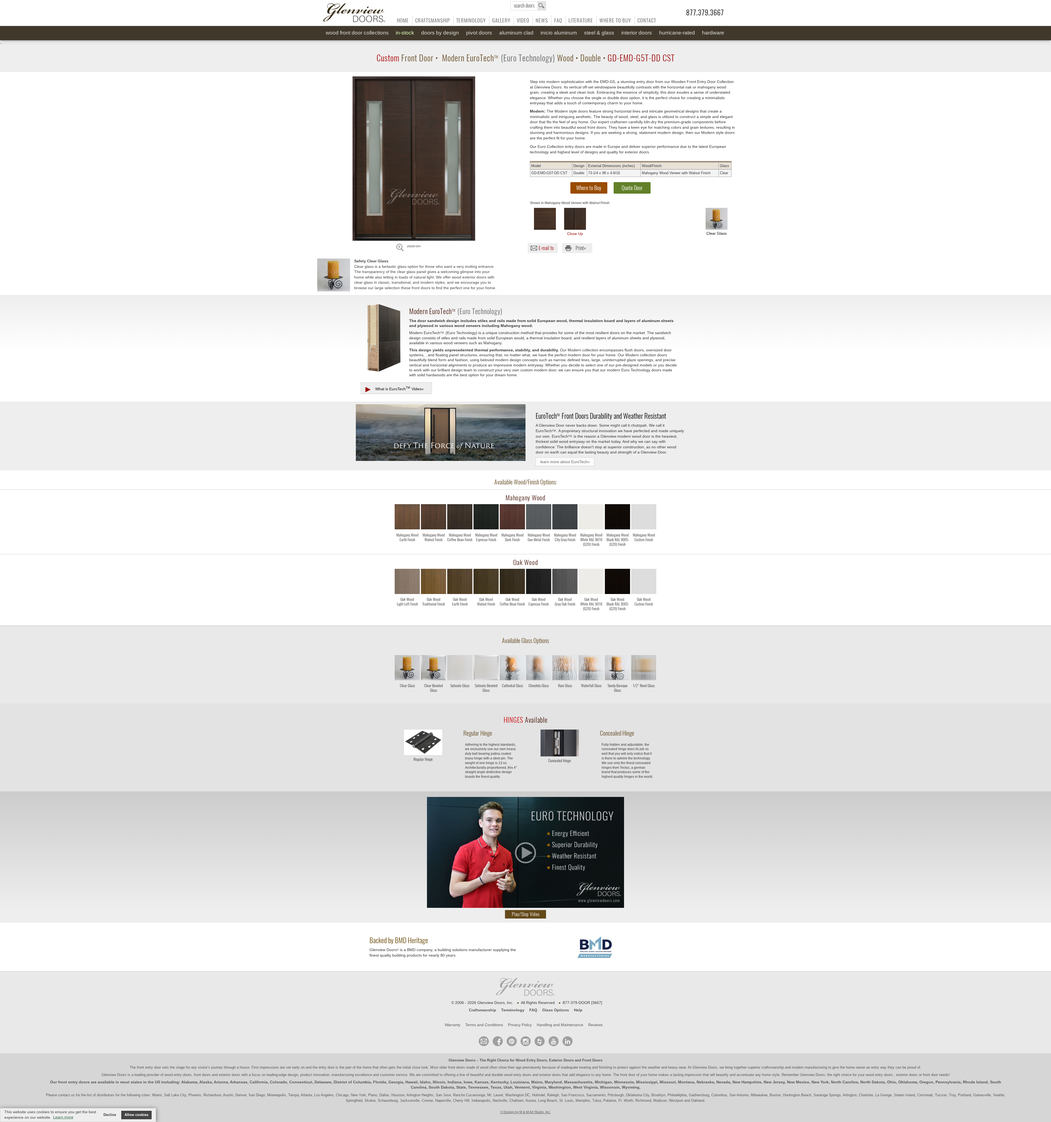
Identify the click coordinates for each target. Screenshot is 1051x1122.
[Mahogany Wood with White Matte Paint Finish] (591, 518)
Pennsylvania (948, 1082)
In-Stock (405, 33)
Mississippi (646, 1082)
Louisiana (519, 1082)
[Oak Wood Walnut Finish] (486, 613)
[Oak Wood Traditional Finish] (433, 613)
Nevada (723, 1082)
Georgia (395, 1082)
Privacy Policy (520, 1025)
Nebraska (705, 1082)
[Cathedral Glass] (512, 694)
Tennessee (478, 1087)
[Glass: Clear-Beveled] (433, 668)
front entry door (149, 1067)
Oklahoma (907, 1082)
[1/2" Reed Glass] (643, 694)
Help (578, 1010)
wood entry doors (518, 1075)
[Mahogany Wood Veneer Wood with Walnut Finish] (545, 219)
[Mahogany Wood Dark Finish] (512, 549)
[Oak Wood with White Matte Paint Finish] (591, 582)
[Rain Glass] (565, 694)
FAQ (558, 20)
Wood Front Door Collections (357, 33)
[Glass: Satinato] (459, 668)
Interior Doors (636, 33)
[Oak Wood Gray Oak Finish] (565, 613)
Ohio (891, 1082)
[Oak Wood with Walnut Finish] (486, 582)
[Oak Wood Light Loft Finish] (407, 613)
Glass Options (555, 1010)
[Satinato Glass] (459, 694)
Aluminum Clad (516, 33)
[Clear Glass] (407, 694)
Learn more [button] (63, 1117)
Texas (495, 1087)
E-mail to (546, 248)
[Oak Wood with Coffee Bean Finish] (512, 582)
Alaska (205, 1082)
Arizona (221, 1082)
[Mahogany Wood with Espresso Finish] (486, 518)
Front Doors (592, 1060)
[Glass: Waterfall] (591, 668)
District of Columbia (352, 1082)
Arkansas (238, 1082)
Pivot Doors (479, 33)
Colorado (278, 1082)
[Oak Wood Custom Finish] (643, 613)
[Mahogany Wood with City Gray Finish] (565, 518)
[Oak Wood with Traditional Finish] (433, 582)
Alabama (189, 1082)
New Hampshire (746, 1082)
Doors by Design (440, 33)
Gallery (501, 20)
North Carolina (844, 1082)
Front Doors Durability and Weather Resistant (601, 415)
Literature (580, 20)
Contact (646, 20)
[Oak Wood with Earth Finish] (459, 582)
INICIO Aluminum (559, 33)
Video (523, 20)
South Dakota (441, 1087)
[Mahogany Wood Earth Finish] (407, 549)
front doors (456, 1067)
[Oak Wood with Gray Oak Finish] (565, 582)
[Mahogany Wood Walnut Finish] (433, 549)
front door (627, 1075)
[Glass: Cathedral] (512, 668)
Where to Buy (615, 20)
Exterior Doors (561, 1060)
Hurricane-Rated (677, 33)
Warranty (452, 1025)
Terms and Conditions (484, 1025)
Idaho (425, 1082)
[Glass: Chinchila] (538, 668)
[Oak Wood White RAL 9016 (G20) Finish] (591, 613)
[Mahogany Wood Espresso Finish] (486, 549)
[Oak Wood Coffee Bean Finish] (512, 613)
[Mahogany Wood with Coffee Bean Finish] (459, 518)
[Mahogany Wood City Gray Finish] (565, 549)
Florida (379, 1082)
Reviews (595, 1025)
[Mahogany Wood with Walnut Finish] (433, 518)
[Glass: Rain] (565, 668)
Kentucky (499, 1082)
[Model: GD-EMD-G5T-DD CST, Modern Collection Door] (414, 158)
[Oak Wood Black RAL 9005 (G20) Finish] (617, 613)
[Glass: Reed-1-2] (643, 668)
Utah (508, 1087)
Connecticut (300, 1082)
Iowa (468, 1082)
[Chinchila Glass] (538, 694)
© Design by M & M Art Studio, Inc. (525, 1112)
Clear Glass (716, 233)
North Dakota (872, 1082)
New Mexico (798, 1082)
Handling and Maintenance (560, 1025)
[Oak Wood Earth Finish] (459, 613)
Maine (536, 1082)
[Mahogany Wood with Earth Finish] (407, 518)
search (528, 5)
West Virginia (585, 1087)
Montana (686, 1082)
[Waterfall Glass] (591, 694)
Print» (581, 248)
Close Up (575, 233)
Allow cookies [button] (136, 1115)
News (542, 20)
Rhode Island (975, 1082)
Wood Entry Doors (531, 1060)
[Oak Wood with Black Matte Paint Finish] (617, 582)
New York (820, 1082)
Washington (559, 1087)
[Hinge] (423, 753)
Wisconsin (610, 1087)
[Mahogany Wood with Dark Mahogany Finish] (512, 518)
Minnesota (624, 1082)
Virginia (539, 1087)
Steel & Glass (599, 33)
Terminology (471, 20)
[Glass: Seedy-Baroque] (617, 668)
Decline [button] (109, 1115)
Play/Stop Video (525, 914)
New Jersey (774, 1082)
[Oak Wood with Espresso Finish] (538, 582)
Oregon (926, 1082)
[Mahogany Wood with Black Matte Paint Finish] (617, 518)
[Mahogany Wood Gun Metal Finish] (538, 549)
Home (403, 20)
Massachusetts (578, 1082)
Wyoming (630, 1087)
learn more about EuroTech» (565, 462)
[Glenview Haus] (526, 1041)
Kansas (482, 1082)
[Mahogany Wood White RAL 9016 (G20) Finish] (591, 549)
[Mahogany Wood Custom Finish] (643, 549)
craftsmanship (772, 1067)
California (259, 1082)
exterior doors (550, 1075)
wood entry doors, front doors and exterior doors (202, 1075)
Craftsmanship (432, 20)
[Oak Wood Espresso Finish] (538, 613)
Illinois (439, 1082)
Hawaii (411, 1082)
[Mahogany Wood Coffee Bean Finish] (459, 549)
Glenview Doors (462, 1060)
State (461, 1087)
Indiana (454, 1082)
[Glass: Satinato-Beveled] (486, 668)
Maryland (553, 1082)
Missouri (668, 1082)
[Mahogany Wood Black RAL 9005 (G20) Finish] (617, 549)
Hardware (713, 33)
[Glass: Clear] (407, 668)
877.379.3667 (705, 12)
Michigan (603, 1082)
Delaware (322, 1082)
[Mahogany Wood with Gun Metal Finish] (538, 518)
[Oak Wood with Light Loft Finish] (407, 582)
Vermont (522, 1087)
